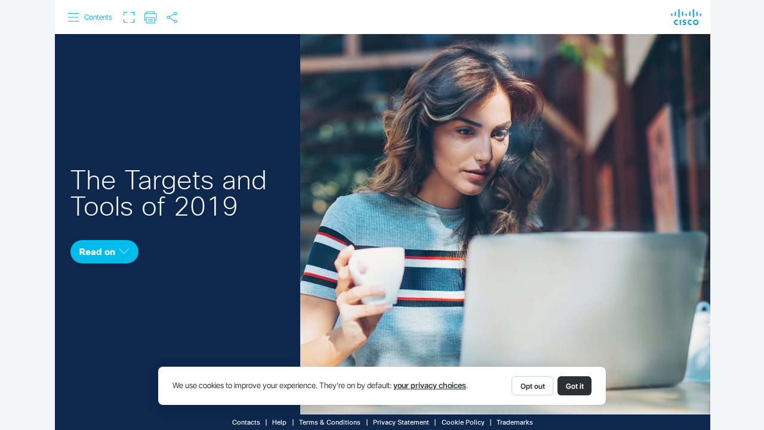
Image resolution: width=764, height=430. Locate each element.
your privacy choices (429, 385)
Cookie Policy (463, 422)
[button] (90, 17)
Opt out (532, 386)
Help (279, 422)
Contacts (246, 422)
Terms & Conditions (330, 422)
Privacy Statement (401, 422)
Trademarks (515, 422)
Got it (575, 386)
